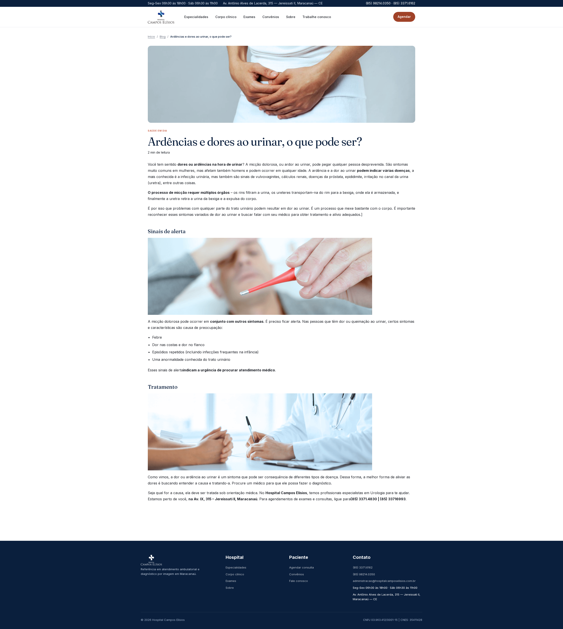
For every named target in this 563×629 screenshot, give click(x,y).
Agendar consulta (301, 567)
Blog (163, 36)
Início (151, 36)
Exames (231, 581)
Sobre (230, 587)
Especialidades (236, 567)
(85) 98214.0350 (364, 574)
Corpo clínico (235, 574)
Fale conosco (298, 581)
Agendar (404, 16)
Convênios (296, 574)
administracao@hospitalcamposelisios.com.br (384, 581)
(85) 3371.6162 (363, 567)
